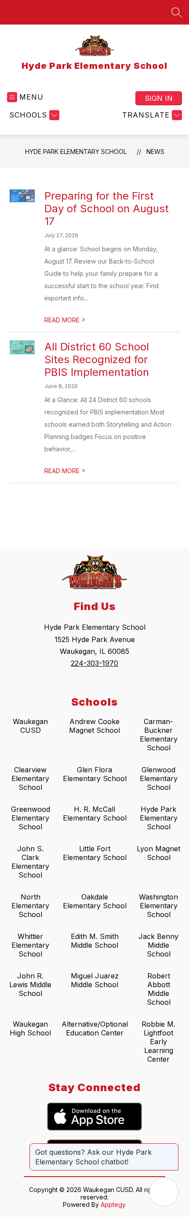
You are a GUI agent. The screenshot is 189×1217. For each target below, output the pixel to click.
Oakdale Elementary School (95, 901)
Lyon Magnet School (158, 853)
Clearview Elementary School (30, 778)
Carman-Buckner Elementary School (159, 734)
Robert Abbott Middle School (159, 988)
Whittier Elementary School (30, 945)
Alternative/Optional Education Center (95, 1028)
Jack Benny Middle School (158, 945)
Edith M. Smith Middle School (95, 940)
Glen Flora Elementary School (95, 774)
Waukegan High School (30, 1028)
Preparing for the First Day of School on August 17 (106, 208)
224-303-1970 (94, 663)
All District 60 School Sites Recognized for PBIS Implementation (96, 359)
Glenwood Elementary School (159, 778)
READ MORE (65, 320)
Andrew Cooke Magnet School (94, 726)
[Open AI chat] (164, 1192)
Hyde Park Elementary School (76, 151)
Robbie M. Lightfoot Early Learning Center (158, 1042)
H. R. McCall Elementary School (95, 813)
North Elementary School (30, 905)
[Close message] (171, 1147)
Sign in (159, 98)
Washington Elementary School (158, 905)
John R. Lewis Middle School (30, 984)
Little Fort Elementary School (95, 853)
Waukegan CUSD (30, 726)
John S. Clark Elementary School (30, 861)
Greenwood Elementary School (30, 818)
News (155, 151)
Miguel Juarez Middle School (95, 980)
